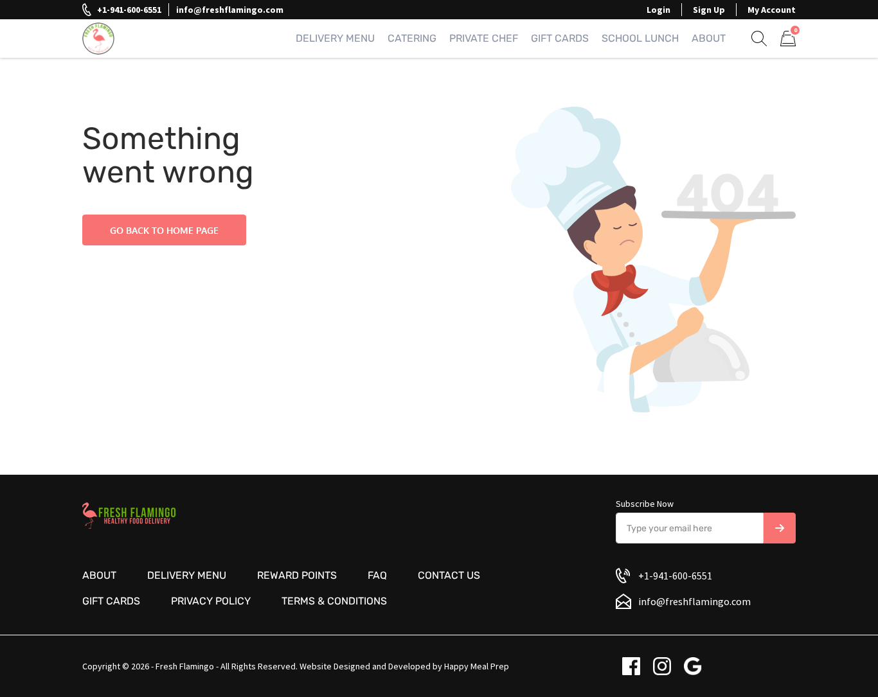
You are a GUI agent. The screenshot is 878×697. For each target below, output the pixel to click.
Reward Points (297, 575)
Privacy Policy (211, 601)
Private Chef (483, 38)
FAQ (377, 575)
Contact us (449, 575)
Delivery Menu (335, 38)
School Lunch (640, 38)
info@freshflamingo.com (229, 9)
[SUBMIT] (780, 528)
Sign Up (709, 9)
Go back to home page (164, 230)
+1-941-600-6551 (129, 9)
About (709, 38)
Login (658, 9)
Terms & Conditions (334, 601)
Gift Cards (560, 38)
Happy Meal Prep (476, 666)
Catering (412, 38)
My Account (772, 9)
